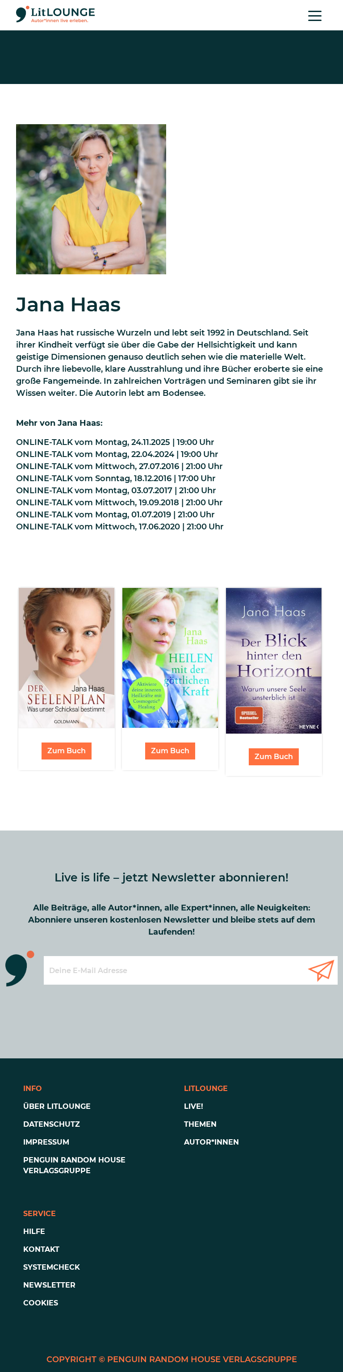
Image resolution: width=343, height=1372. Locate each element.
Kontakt (41, 1249)
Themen (200, 1124)
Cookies (40, 1303)
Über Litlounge (57, 1106)
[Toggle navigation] (315, 15)
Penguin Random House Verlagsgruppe (74, 1165)
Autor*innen (211, 1142)
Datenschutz (51, 1124)
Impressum (46, 1142)
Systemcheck (51, 1267)
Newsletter (49, 1285)
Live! (193, 1106)
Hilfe (34, 1231)
